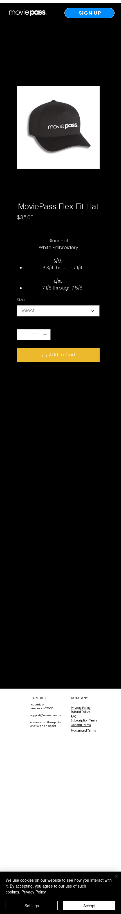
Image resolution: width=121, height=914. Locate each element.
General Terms (81, 725)
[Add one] (45, 334)
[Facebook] (26, 378)
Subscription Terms (84, 720)
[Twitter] (40, 378)
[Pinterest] (33, 378)
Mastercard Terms (83, 731)
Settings (31, 905)
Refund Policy (80, 712)
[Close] (113, 879)
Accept (89, 905)
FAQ (73, 716)
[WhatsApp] (20, 378)
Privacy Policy (81, 708)
